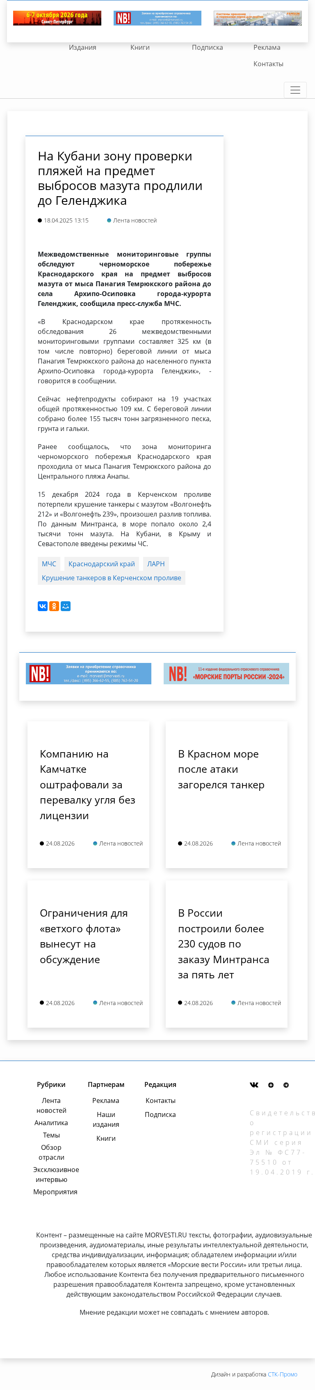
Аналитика (51, 1122)
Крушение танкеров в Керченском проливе (111, 577)
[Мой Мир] (66, 606)
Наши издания (106, 1119)
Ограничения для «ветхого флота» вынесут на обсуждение (84, 936)
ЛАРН (156, 563)
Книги (140, 47)
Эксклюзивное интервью (51, 1174)
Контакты (268, 63)
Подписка (207, 47)
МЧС (49, 563)
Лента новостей (51, 1105)
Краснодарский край (101, 563)
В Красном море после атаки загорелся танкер (221, 768)
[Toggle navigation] (295, 90)
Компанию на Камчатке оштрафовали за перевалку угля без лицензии (87, 784)
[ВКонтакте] (43, 606)
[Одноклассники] (54, 606)
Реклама (267, 47)
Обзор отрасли (51, 1152)
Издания (82, 47)
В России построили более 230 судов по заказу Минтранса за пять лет (223, 943)
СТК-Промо (282, 1374)
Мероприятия (51, 1191)
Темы (51, 1135)
